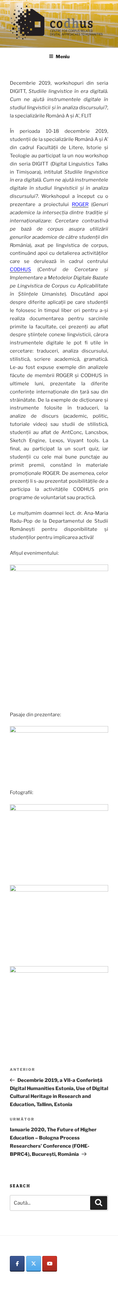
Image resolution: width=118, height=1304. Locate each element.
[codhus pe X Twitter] (33, 1264)
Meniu (62, 56)
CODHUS (20, 269)
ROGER (80, 204)
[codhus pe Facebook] (17, 1264)
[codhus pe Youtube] (49, 1264)
